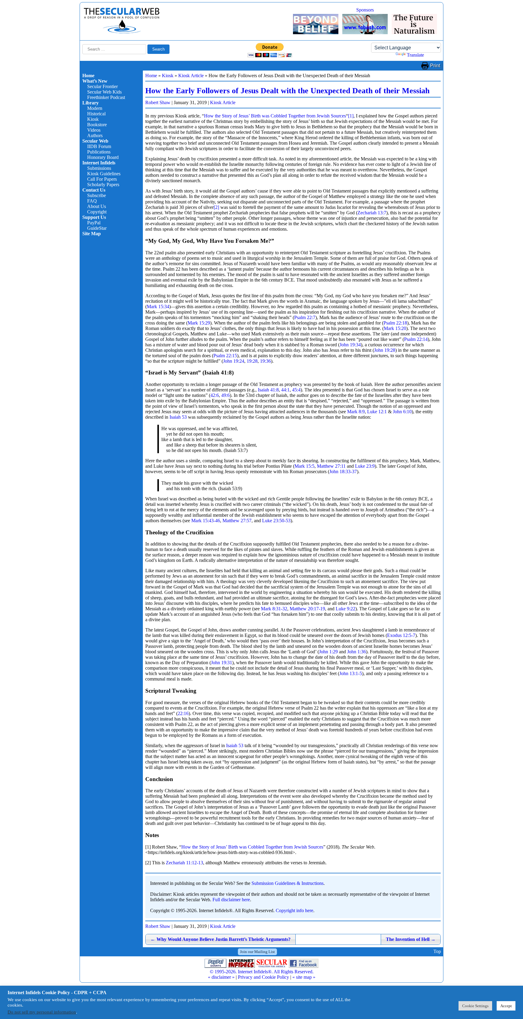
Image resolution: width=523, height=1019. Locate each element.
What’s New (94, 81)
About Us (96, 206)
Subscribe (96, 195)
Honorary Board (103, 157)
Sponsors (365, 9)
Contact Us (93, 190)
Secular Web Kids (104, 91)
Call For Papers (102, 179)
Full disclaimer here (231, 899)
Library (90, 102)
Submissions (99, 168)
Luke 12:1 (377, 411)
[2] (216, 207)
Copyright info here (294, 910)
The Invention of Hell (411, 939)
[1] (351, 115)
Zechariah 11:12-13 (184, 862)
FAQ (92, 200)
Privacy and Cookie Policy (263, 977)
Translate (415, 55)
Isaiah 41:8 (268, 389)
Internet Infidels (98, 162)
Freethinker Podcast (106, 97)
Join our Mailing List (257, 951)
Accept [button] (506, 1006)
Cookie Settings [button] (475, 1006)
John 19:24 (233, 361)
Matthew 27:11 (331, 466)
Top (437, 951)
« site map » (303, 977)
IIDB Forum (99, 146)
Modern (94, 108)
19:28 (252, 361)
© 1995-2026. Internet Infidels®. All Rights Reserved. (262, 971)
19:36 (265, 361)
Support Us (94, 217)
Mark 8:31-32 (274, 608)
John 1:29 (328, 651)
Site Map (91, 233)
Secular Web (95, 140)
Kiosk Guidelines (103, 173)
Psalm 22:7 (304, 317)
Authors (95, 135)
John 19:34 (350, 344)
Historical (96, 113)
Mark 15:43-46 (205, 520)
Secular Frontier (102, 86)
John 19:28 (384, 350)
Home (88, 75)
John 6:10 (402, 411)
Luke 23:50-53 (276, 520)
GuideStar (97, 228)
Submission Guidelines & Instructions (288, 883)
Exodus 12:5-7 (401, 635)
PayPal (93, 222)
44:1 (285, 389)
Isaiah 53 (178, 417)
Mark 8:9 (356, 411)
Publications (98, 151)
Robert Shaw (157, 102)
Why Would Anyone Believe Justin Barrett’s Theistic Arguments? (220, 939)
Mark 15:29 (199, 322)
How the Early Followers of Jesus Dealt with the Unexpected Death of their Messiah (287, 90)
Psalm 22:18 (395, 322)
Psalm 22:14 (416, 339)
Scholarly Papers (103, 184)
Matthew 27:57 (237, 520)
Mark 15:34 (158, 306)
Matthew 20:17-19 (307, 608)
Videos (93, 130)
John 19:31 (221, 662)
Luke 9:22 (345, 608)
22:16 (183, 713)
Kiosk (93, 119)
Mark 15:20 (395, 328)
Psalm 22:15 (225, 355)
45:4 (296, 389)
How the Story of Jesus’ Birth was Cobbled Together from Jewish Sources (275, 115)
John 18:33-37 (343, 471)
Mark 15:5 (304, 466)
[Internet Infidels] (121, 32)
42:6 (214, 395)
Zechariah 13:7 (371, 212)
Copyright (97, 211)
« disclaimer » (221, 977)
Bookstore (97, 124)
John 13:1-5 (350, 673)
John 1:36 (356, 651)
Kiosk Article (191, 75)
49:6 (225, 395)
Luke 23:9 (365, 466)
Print (435, 65)
